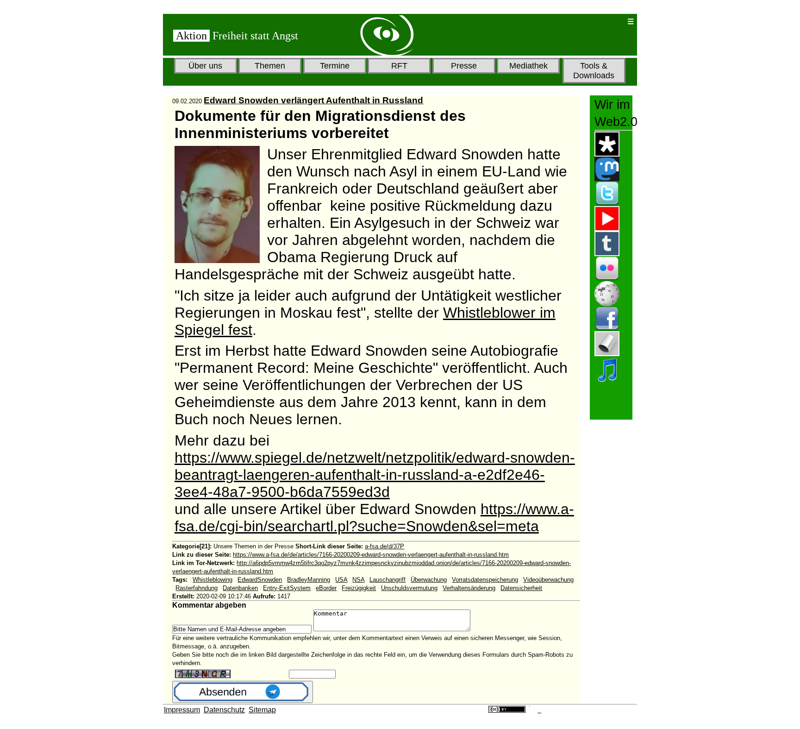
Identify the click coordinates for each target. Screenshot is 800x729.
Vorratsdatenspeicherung (485, 579)
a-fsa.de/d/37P (384, 546)
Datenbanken (240, 587)
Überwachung (429, 579)
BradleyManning (308, 579)
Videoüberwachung (548, 579)
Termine (335, 65)
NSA (358, 579)
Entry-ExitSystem (287, 587)
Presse (464, 65)
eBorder (326, 587)
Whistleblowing (212, 579)
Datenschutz (224, 710)
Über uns (205, 65)
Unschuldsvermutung (409, 587)
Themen (270, 65)
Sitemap (262, 710)
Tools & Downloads (593, 70)
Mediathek (528, 65)
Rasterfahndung (196, 587)
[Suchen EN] (590, 21)
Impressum (182, 710)
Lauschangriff (387, 579)
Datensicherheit (521, 587)
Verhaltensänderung (469, 587)
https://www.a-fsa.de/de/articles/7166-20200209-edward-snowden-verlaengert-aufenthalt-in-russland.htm (371, 554)
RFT (399, 65)
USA (341, 579)
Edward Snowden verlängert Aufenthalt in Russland (313, 100)
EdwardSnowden (260, 579)
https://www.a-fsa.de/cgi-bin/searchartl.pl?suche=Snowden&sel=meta (374, 517)
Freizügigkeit (359, 587)
